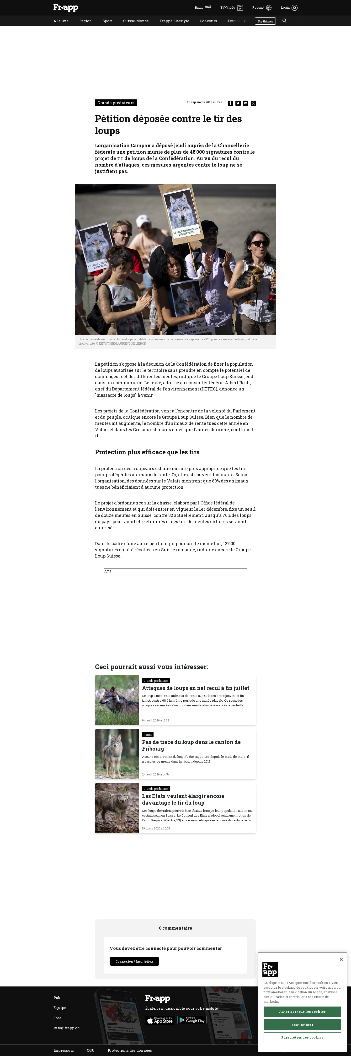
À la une (57, 26)
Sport (104, 26)
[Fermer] (341, 959)
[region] (302, 1002)
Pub (56, 997)
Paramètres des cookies (302, 1037)
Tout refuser (303, 1024)
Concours (204, 26)
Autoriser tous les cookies (302, 1011)
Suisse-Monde (132, 26)
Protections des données (130, 1050)
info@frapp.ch (66, 1027)
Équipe (59, 1007)
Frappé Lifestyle (171, 26)
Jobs (57, 1017)
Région (82, 26)
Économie (233, 26)
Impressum (63, 1050)
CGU (91, 1050)
